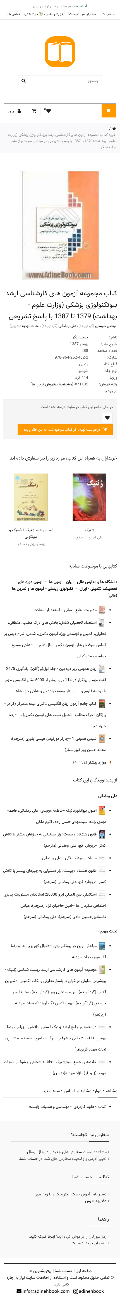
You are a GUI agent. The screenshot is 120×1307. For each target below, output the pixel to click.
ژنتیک (89, 530)
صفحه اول (84, 1271)
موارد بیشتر (97, 762)
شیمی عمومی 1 (85, 738)
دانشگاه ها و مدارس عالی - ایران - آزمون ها (83, 582)
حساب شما (107, 14)
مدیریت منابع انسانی (81, 610)
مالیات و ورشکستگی (81, 858)
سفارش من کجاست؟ (82, 14)
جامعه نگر (80, 337)
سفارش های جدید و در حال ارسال (54, 1152)
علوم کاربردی (83, 1106)
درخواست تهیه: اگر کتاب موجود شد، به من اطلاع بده (62, 430)
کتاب (102, 1106)
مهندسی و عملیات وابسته (49, 1106)
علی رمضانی (67, 326)
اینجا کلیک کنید (42, 1236)
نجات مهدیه (30, 326)
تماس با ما (13, 14)
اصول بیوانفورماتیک (82, 810)
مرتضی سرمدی (106, 326)
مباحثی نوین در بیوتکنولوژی (75, 946)
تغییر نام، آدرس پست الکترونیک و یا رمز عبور (71, 1194)
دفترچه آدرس (96, 1201)
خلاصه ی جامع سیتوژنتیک (77, 1062)
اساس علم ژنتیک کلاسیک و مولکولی (30, 533)
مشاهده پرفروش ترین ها (52, 384)
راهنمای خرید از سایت (89, 1243)
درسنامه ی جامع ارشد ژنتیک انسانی (69, 1027)
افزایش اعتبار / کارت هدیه (44, 14)
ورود (11, 111)
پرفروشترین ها (40, 1271)
